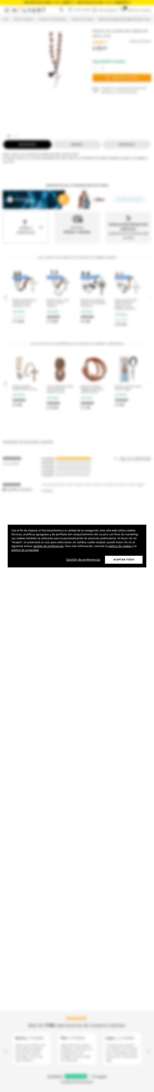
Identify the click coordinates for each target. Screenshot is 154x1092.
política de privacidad (25, 550)
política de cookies (119, 546)
